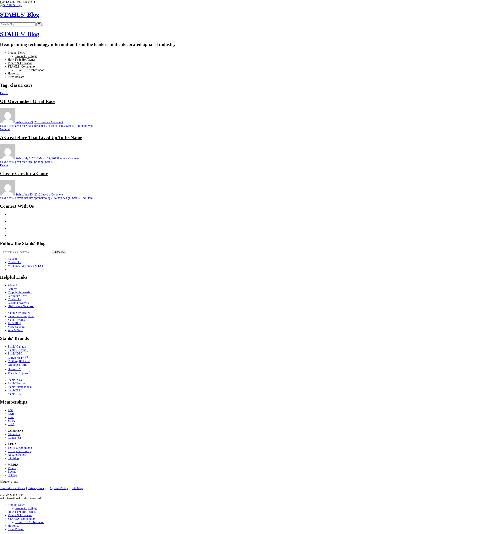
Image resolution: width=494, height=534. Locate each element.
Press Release (16, 77)
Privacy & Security (19, 451)
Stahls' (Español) (18, 350)
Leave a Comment (52, 122)
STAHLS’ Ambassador (29, 70)
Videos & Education (20, 63)
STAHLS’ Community (22, 66)
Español (13, 258)
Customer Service (18, 302)
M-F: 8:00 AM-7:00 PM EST (26, 265)
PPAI (11, 417)
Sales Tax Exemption (21, 316)
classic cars (7, 125)
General (5, 129)
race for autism (37, 125)
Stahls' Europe (16, 383)
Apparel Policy (17, 454)
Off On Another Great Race (27, 101)
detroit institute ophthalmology (33, 198)
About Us (14, 285)
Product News (16, 52)
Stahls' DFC (15, 353)
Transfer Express (19, 373)
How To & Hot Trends (22, 59)
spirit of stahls (56, 125)
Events (4, 93)
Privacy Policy (37, 488)
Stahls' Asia (15, 380)
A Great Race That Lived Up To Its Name (41, 137)
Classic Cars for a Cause (24, 173)
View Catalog (16, 326)
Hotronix (13, 73)
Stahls (70, 125)
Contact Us (14, 262)
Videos (12, 468)
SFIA (11, 424)
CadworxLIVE (18, 357)
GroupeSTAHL (17, 364)
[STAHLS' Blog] (11, 5)
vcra (90, 125)
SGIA (11, 420)
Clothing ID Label (19, 361)
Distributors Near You (21, 306)
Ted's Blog (14, 323)
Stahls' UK (14, 393)
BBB (11, 413)
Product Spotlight (26, 56)
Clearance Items (17, 295)
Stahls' (19, 122)
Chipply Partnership (20, 292)
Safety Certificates (19, 312)
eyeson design (62, 198)
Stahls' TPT (15, 390)
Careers (12, 288)
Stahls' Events (16, 319)
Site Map (13, 458)
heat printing (36, 161)
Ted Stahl (81, 125)
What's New (15, 330)
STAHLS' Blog (19, 14)
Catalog (12, 475)
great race (21, 125)
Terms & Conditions (20, 447)
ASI (10, 410)
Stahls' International (20, 386)
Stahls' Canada (17, 346)
